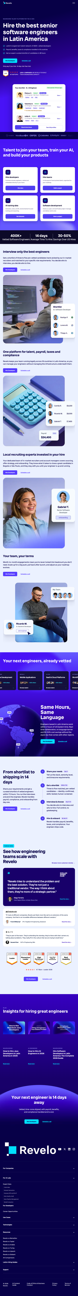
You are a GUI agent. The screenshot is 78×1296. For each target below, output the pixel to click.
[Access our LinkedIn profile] (69, 1149)
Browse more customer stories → (63, 863)
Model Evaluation (8, 1202)
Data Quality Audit (9, 1196)
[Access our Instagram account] (74, 1149)
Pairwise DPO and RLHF (10, 1193)
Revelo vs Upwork (9, 1251)
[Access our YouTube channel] (59, 1149)
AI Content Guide (16, 1284)
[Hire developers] (39, 108)
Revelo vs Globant (9, 1254)
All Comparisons (8, 1258)
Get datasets (20, 216)
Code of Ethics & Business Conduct (36, 1284)
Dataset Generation (9, 1190)
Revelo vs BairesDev (10, 1238)
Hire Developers (10, 61)
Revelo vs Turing (8, 1248)
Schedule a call (26, 61)
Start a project (57, 216)
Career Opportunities (10, 1211)
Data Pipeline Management (11, 1199)
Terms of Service (68, 1284)
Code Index (7, 1187)
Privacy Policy (54, 1284)
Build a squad (58, 188)
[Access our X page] (65, 1149)
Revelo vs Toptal (8, 1241)
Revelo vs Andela (9, 1245)
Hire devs (20, 188)
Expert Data (7, 1184)
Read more (7, 1064)
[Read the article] (14, 1027)
